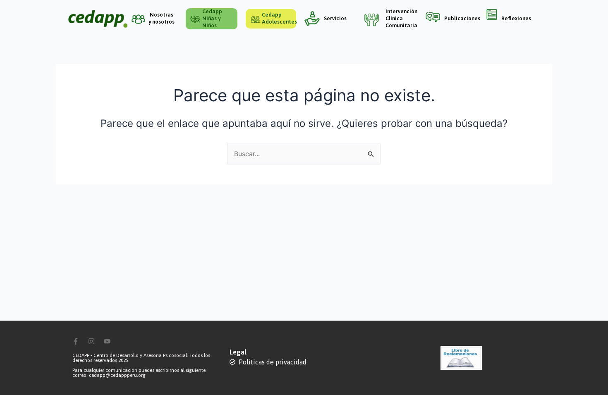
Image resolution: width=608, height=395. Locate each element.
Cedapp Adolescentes (279, 18)
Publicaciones (462, 18)
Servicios (335, 18)
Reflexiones (516, 18)
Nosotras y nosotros (161, 18)
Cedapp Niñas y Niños (212, 18)
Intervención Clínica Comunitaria (401, 18)
